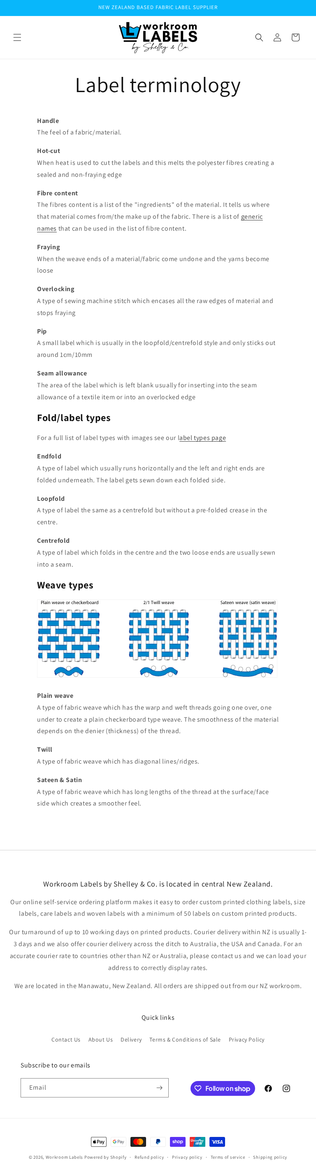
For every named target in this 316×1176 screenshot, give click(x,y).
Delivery (131, 1039)
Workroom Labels (65, 1157)
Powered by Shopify (105, 1157)
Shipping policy (270, 1157)
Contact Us (66, 1039)
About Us (100, 1039)
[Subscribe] (159, 1087)
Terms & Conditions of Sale (185, 1039)
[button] (17, 37)
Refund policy (149, 1157)
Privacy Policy (247, 1039)
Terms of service (228, 1157)
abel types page (202, 437)
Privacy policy (187, 1157)
